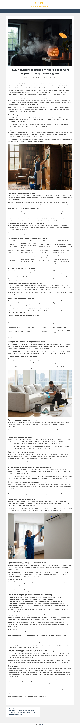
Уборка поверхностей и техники (28, 11)
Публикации (15, 11)
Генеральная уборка (56, 11)
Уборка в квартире (43, 11)
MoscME (26, 77)
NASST (40, 3)
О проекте (65, 11)
